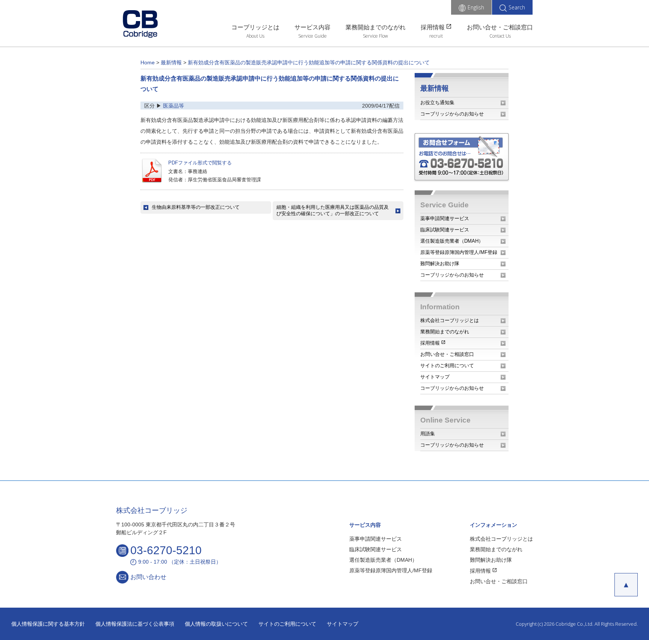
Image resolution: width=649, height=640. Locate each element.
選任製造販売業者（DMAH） (451, 241)
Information (440, 307)
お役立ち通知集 (437, 102)
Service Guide (312, 36)
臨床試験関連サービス (444, 230)
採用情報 (436, 26)
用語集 (427, 433)
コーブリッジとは (255, 27)
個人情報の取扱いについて (216, 624)
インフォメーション (493, 525)
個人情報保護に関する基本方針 (48, 624)
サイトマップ (435, 377)
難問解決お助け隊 (439, 263)
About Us (255, 36)
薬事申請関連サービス (444, 218)
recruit (436, 36)
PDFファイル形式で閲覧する (200, 163)
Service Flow (375, 36)
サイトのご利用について (447, 365)
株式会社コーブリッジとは (449, 320)
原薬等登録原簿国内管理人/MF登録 (458, 252)
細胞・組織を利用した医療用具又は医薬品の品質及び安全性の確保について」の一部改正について (332, 210)
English (476, 7)
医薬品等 (173, 106)
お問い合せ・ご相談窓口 (500, 27)
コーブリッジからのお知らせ (452, 114)
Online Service (445, 420)
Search (517, 7)
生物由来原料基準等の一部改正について (196, 207)
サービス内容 (312, 27)
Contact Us (500, 36)
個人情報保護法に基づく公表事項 (134, 624)
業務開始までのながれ (376, 27)
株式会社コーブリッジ (151, 510)
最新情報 (434, 88)
